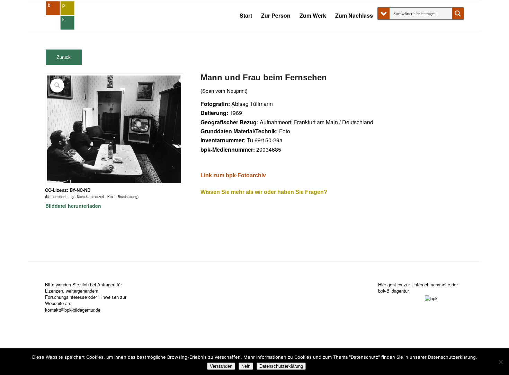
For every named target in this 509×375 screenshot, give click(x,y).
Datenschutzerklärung (281, 366)
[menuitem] (246, 15)
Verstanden (221, 366)
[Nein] (500, 361)
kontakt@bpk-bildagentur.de (72, 309)
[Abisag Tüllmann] (60, 15)
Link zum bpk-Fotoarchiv (233, 175)
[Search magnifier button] (458, 13)
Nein (245, 366)
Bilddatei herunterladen (73, 205)
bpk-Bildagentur (393, 290)
